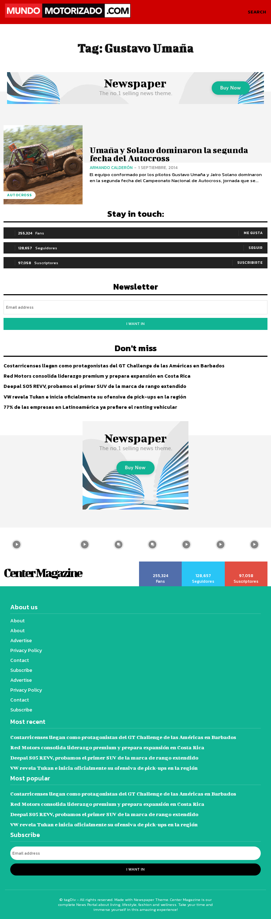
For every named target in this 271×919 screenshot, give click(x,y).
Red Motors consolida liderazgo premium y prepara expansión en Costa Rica (97, 376)
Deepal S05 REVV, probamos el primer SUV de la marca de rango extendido (95, 386)
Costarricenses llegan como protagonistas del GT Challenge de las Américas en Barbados (114, 366)
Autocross (19, 195)
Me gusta (253, 232)
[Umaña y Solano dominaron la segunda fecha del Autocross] (43, 164)
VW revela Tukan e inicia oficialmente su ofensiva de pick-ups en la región (95, 397)
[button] (257, 12)
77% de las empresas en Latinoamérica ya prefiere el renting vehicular (90, 407)
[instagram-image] (50, 545)
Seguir (256, 247)
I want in (135, 323)
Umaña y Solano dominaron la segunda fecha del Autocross (169, 154)
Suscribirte (250, 262)
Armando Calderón (111, 167)
